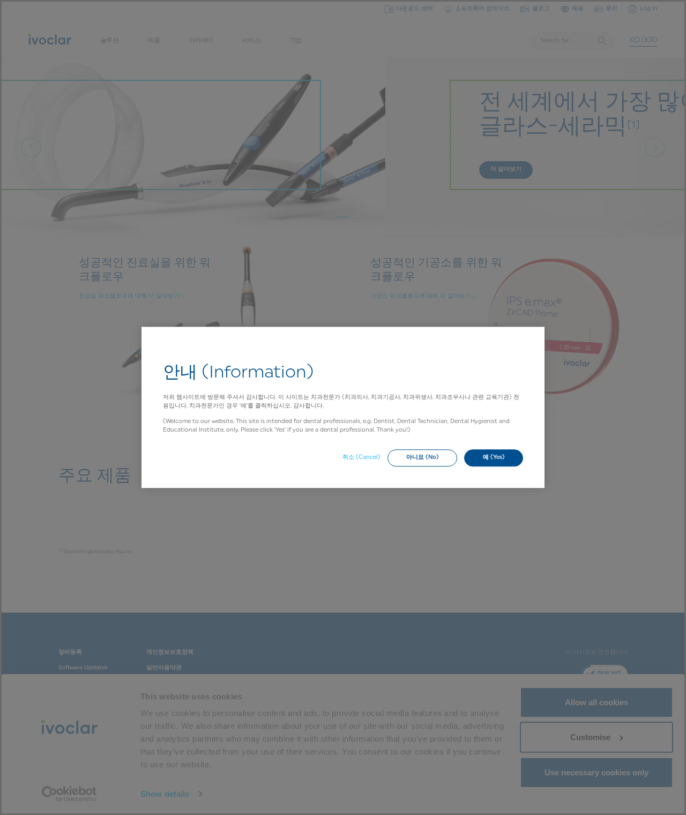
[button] (422, 458)
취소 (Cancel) (361, 458)
